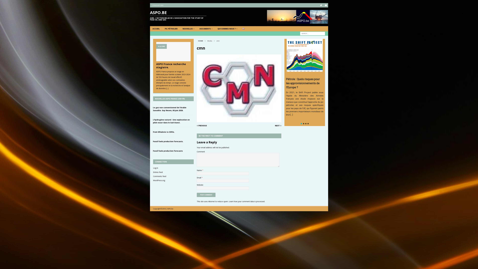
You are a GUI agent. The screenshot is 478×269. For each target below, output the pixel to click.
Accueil (156, 29)
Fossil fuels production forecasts (168, 151)
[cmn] (239, 121)
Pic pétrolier (171, 29)
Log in (155, 168)
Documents (205, 29)
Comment (201, 151)
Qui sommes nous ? (227, 29)
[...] (167, 88)
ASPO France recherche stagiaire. (171, 65)
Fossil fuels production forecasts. (168, 141)
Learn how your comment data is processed (247, 201)
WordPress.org (159, 180)
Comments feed (159, 176)
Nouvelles (188, 29)
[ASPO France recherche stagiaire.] (173, 51)
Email (199, 177)
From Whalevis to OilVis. (164, 132)
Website (200, 185)
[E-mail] (326, 5)
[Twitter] (321, 5)
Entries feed (158, 172)
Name (199, 170)
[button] (301, 123)
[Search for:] (312, 33)
